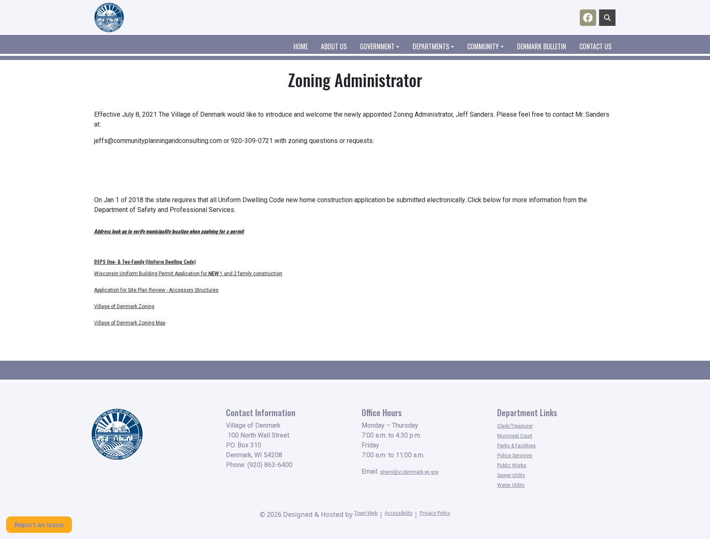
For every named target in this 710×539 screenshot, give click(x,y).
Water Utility (511, 485)
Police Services (514, 455)
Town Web (366, 512)
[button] (383, 46)
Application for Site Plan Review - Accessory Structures (156, 290)
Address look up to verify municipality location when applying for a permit (169, 231)
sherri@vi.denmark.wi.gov (409, 472)
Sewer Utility (511, 475)
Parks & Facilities (516, 446)
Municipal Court (514, 436)
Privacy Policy (435, 512)
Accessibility (399, 512)
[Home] (109, 17)
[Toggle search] (607, 17)
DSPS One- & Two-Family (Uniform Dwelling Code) (145, 261)
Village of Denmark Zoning (124, 306)
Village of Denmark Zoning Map (129, 323)
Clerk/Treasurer (515, 426)
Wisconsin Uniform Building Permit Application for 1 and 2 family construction (188, 273)
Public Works (511, 465)
